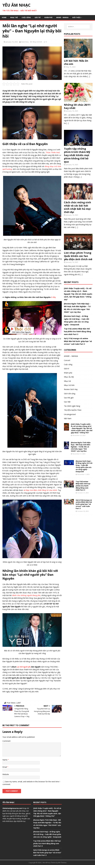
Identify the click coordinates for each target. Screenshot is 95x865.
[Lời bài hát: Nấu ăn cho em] (78, 56)
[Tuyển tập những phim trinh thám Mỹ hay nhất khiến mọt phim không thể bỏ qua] (78, 144)
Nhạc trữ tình (37, 42)
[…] (88, 76)
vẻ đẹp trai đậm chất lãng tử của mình (40, 490)
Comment (6, 741)
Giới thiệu (76, 17)
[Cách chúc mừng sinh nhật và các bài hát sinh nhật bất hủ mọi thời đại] (78, 198)
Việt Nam (67, 418)
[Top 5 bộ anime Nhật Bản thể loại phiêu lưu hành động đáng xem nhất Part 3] (69, 486)
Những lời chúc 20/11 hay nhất (77, 106)
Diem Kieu (25, 42)
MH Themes (62, 863)
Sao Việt (67, 402)
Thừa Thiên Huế (53, 152)
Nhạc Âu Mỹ (69, 377)
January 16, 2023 (12, 42)
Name (5, 760)
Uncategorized (70, 414)
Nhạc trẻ (14, 17)
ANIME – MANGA (62, 17)
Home (4, 17)
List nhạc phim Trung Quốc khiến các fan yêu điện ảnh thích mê (78, 256)
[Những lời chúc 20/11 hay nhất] (78, 100)
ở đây (53, 297)
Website (5, 774)
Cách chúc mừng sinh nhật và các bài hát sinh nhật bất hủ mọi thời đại (77, 207)
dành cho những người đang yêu (26, 595)
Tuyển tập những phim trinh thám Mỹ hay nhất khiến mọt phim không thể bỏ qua (77, 155)
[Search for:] (78, 27)
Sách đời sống (69, 393)
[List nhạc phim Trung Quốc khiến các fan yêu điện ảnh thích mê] (78, 248)
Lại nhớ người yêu (24, 667)
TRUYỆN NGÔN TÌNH (72, 410)
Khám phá (48, 17)
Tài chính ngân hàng (72, 406)
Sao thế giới (68, 397)
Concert (67, 360)
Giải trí (38, 17)
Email (4, 767)
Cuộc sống (26, 17)
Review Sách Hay (71, 389)
